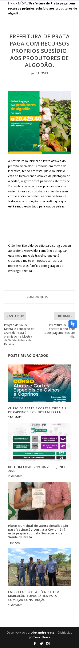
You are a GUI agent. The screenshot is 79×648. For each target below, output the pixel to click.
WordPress (42, 637)
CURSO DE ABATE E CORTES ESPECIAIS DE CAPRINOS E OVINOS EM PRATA (37, 410)
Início (11, 3)
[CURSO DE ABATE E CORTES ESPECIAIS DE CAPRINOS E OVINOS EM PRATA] (39, 383)
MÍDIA (22, 3)
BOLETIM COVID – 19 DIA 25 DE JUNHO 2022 (37, 469)
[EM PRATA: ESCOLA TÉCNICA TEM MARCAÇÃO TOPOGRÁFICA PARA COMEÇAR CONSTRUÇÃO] (39, 567)
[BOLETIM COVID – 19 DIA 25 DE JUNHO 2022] (39, 442)
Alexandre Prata (42, 632)
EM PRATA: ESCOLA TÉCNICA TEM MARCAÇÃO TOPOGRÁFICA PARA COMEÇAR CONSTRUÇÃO (33, 596)
